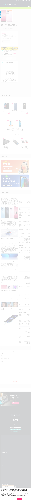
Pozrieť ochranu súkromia (4, 496)
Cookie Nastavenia (13, 498)
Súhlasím (19, 498)
